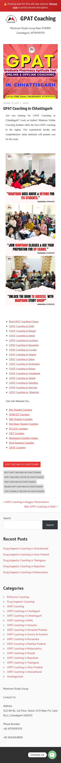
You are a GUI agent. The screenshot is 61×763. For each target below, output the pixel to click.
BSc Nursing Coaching (20, 409)
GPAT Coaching (38, 18)
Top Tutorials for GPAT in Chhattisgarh (24, 491)
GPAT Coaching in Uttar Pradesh (25, 667)
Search (7, 518)
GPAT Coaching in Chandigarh (23, 611)
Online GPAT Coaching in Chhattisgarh (23, 486)
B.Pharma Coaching (18, 597)
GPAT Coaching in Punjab (21, 653)
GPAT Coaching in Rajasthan (22, 657)
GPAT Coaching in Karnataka (23, 639)
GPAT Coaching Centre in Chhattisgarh (23, 477)
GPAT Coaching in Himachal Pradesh (27, 629)
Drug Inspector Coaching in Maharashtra (25, 572)
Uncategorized (15, 676)
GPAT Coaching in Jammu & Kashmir (27, 634)
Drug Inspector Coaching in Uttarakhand (25, 548)
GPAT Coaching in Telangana (23, 662)
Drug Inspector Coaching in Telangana (24, 560)
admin (26, 103)
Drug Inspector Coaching (20, 601)
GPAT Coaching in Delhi (20, 620)
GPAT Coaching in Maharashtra (24, 648)
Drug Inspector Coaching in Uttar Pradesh (26, 554)
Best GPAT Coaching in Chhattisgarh (22, 472)
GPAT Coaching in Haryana (22, 625)
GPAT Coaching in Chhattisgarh (22, 464)
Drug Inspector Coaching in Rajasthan (24, 566)
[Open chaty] (52, 755)
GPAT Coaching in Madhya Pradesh (26, 643)
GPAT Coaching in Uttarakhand (24, 671)
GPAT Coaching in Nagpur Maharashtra (27, 502)
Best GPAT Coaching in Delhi (40, 506)
